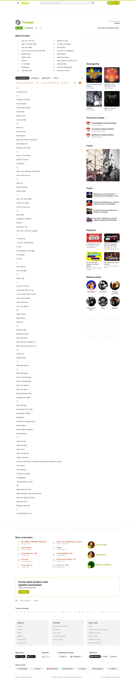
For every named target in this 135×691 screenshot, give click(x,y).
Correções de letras (59, 636)
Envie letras (57, 633)
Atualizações (22, 639)
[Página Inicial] (16, 600)
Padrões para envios (95, 643)
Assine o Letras (58, 639)
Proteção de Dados (95, 633)
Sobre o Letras (93, 636)
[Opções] (40, 27)
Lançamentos (22, 643)
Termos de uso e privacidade (98, 629)
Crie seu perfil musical (60, 626)
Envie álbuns (57, 629)
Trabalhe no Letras (95, 639)
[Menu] (17, 3)
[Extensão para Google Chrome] (47, 656)
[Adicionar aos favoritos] (36, 27)
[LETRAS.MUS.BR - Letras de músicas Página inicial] (25, 3)
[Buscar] (93, 3)
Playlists (20, 636)
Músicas (20, 626)
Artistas (20, 629)
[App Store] (31, 656)
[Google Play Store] (20, 656)
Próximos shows (95, 117)
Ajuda (90, 626)
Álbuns (20, 633)
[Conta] (118, 3)
